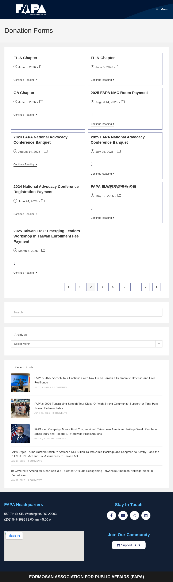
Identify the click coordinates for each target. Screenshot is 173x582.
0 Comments (59, 387)
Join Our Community (129, 534)
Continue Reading (25, 79)
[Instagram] (134, 515)
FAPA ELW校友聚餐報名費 (113, 186)
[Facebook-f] (111, 515)
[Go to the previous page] (69, 287)
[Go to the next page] (156, 287)
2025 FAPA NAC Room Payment (119, 93)
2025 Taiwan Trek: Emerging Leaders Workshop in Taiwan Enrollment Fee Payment (47, 236)
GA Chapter (24, 93)
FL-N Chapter (103, 58)
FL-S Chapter (25, 58)
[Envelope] (122, 515)
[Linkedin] (145, 515)
